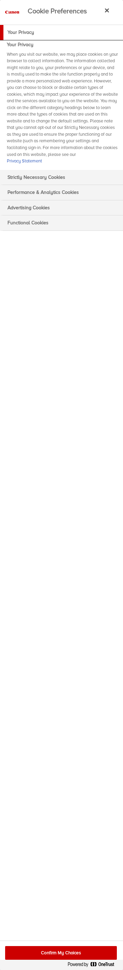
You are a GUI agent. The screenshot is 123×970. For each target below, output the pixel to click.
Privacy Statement (24, 161)
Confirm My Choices (61, 953)
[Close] (106, 10)
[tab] (61, 32)
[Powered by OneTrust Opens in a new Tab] (94, 965)
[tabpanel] (62, 105)
